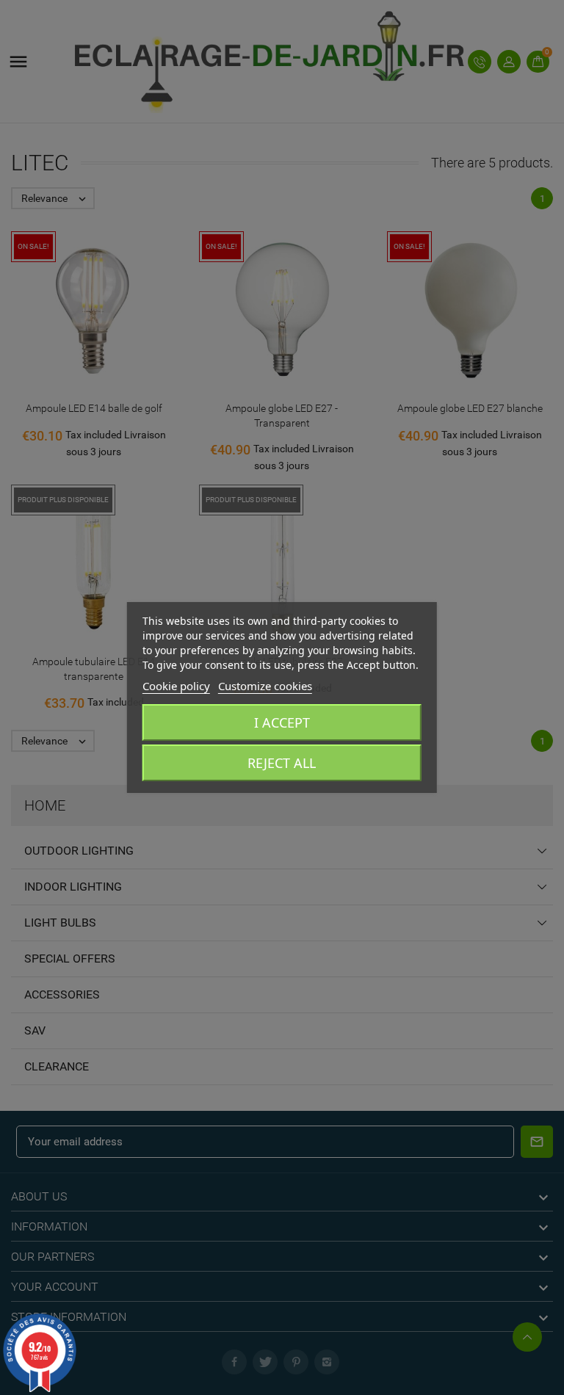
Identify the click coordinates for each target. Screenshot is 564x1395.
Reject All (281, 763)
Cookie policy (176, 685)
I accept (282, 722)
